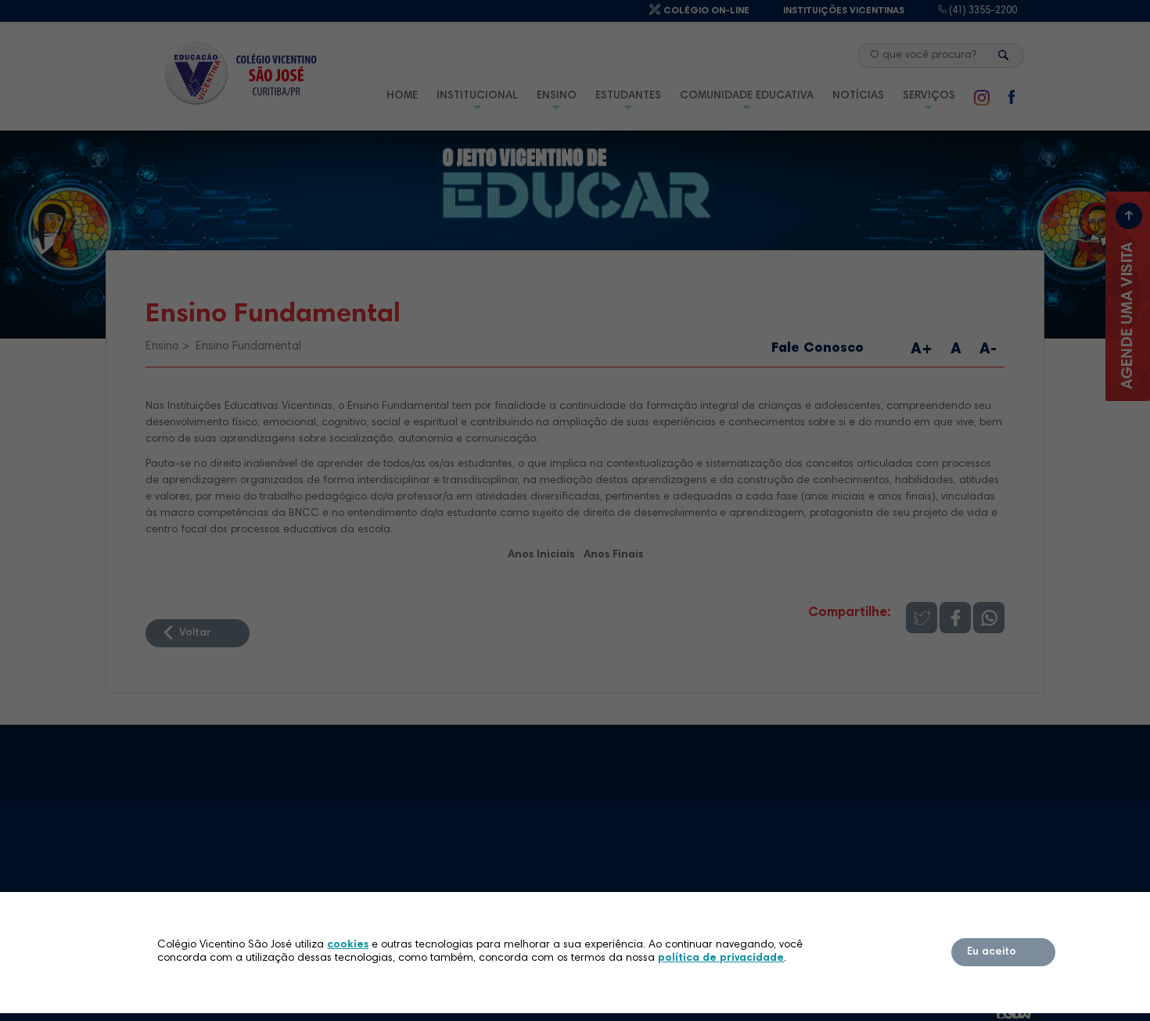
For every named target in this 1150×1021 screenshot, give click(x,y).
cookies (347, 945)
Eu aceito (991, 952)
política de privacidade (721, 958)
